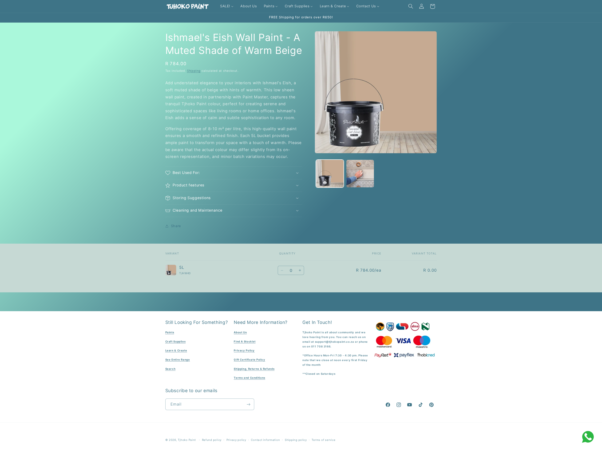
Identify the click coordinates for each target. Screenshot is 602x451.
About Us (240, 332)
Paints (169, 332)
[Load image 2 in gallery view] (360, 174)
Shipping (194, 70)
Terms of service (323, 440)
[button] (410, 6)
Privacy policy (236, 440)
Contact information (265, 440)
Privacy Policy (244, 350)
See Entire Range (177, 359)
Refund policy (212, 440)
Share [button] (176, 226)
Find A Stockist (244, 341)
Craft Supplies (175, 341)
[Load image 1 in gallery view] (330, 174)
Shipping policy (296, 440)
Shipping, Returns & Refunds (254, 368)
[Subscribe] (248, 404)
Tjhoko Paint (187, 440)
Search (170, 368)
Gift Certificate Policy (249, 359)
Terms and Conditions (249, 377)
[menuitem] (227, 6)
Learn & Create (176, 350)
